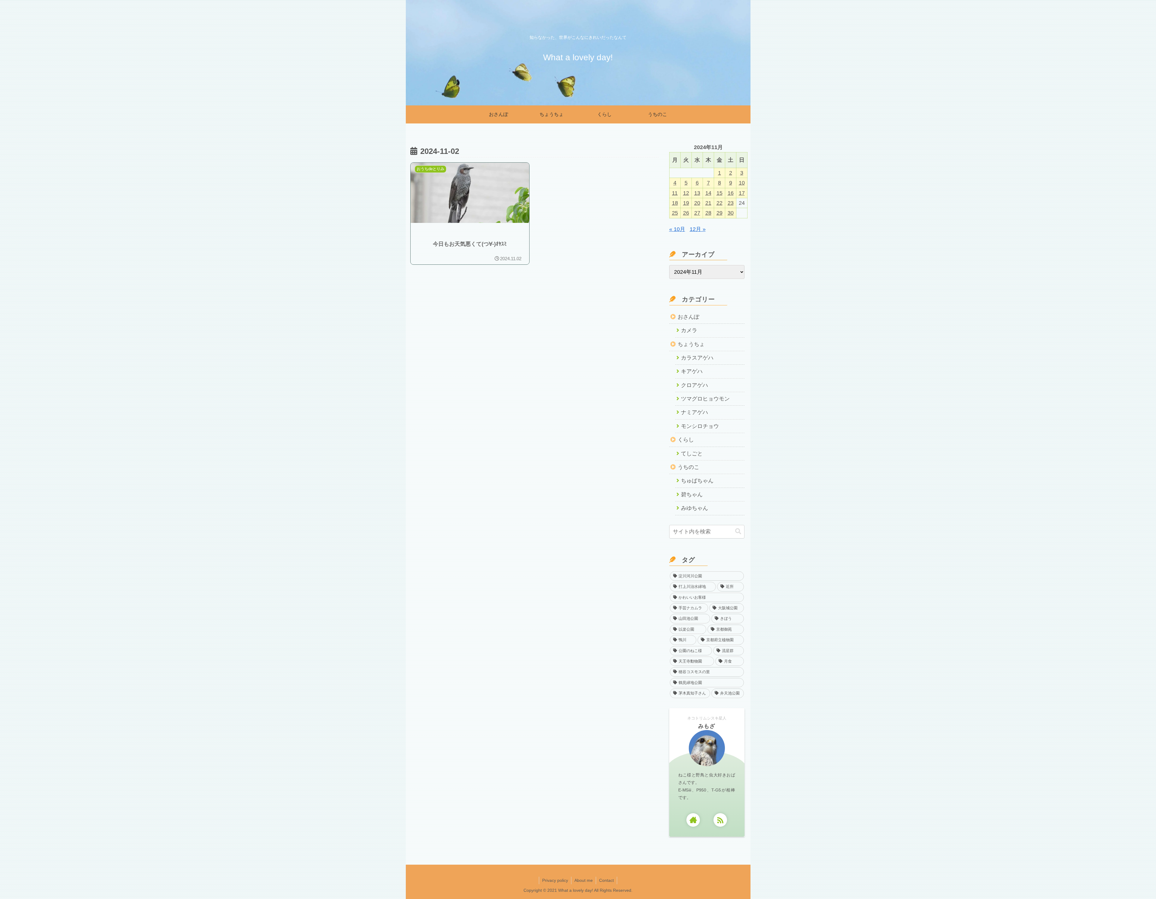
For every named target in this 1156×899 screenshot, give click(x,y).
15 (719, 193)
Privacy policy (555, 880)
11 (675, 193)
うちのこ (688, 467)
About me (583, 880)
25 (675, 213)
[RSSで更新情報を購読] (720, 820)
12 (686, 193)
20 (697, 203)
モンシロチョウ (700, 426)
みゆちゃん (694, 508)
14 (708, 193)
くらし (686, 440)
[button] (738, 531)
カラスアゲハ (697, 358)
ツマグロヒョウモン (705, 399)
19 (686, 203)
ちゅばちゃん (697, 481)
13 (697, 193)
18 (675, 203)
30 (731, 213)
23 (731, 203)
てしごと (692, 454)
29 (719, 213)
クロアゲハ (694, 385)
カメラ (689, 330)
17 (742, 193)
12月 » (698, 229)
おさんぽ (688, 317)
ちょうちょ (691, 344)
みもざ (706, 726)
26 (686, 213)
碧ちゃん (692, 495)
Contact (606, 880)
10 (742, 183)
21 (708, 203)
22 (719, 203)
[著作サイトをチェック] (693, 820)
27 (697, 213)
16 (731, 193)
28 (708, 213)
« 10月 (677, 229)
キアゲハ (692, 371)
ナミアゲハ (694, 412)
